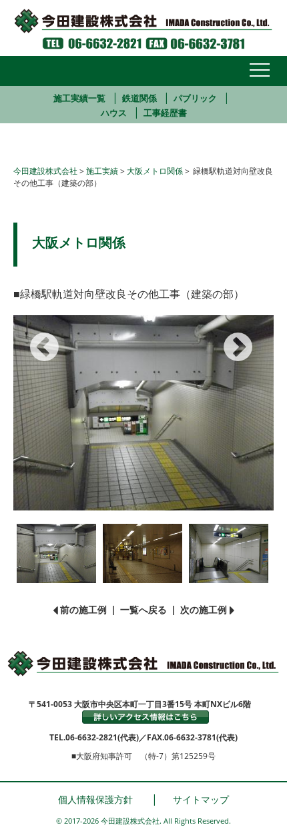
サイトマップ (201, 799)
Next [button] (230, 336)
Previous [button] (36, 336)
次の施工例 (203, 609)
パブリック (195, 98)
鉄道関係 (139, 98)
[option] (143, 412)
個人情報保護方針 (95, 799)
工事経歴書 (165, 113)
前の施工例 (83, 609)
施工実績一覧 (79, 98)
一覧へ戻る (143, 609)
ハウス (114, 113)
